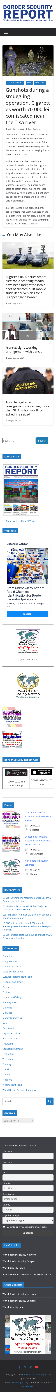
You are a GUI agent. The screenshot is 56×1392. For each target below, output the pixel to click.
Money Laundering (12, 1017)
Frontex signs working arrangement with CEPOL (24, 349)
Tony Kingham (34, 129)
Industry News (10, 1002)
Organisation (8, 1194)
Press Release (9, 1038)
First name (7, 1151)
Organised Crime (11, 1033)
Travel (5, 1069)
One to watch (9, 1028)
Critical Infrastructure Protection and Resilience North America (38, 840)
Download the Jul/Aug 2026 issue (21, 521)
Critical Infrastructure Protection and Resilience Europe (38, 816)
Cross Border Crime (12, 971)
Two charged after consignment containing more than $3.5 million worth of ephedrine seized (27, 408)
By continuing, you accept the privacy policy (27, 1227)
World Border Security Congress (19, 1089)
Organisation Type (10, 1215)
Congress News (10, 961)
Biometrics (8, 956)
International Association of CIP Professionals (26, 1274)
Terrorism (7, 1059)
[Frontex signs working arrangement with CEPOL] (28, 315)
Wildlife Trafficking (12, 1084)
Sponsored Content (12, 1048)
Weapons (7, 1079)
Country (6, 1204)
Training (6, 1064)
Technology (8, 1053)
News (29, 83)
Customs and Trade (15, 83)
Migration (7, 1012)
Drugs (5, 987)
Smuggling (39, 83)
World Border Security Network (19, 1254)
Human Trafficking (12, 997)
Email (4, 1172)
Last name (7, 1162)
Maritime (7, 1007)
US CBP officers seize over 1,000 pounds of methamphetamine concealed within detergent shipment (27, 926)
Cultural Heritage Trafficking (17, 976)
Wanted (6, 1074)
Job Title (6, 1183)
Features (7, 992)
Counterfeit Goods (11, 966)
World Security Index (13, 1267)
